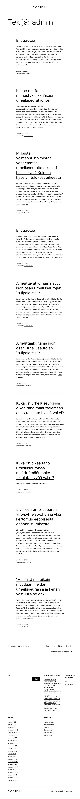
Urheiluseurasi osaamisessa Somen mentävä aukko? (50, 708)
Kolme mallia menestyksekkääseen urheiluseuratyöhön (35, 95)
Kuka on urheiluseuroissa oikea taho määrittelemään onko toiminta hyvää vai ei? (40, 408)
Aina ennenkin (40, 7)
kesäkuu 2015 (12, 735)
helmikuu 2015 (12, 740)
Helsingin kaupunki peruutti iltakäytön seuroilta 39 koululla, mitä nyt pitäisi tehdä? (52, 682)
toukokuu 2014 (13, 762)
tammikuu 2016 (13, 730)
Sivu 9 (68, 646)
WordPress (68, 791)
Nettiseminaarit (49, 724)
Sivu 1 (48, 646)
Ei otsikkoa (25, 40)
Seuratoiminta (28, 445)
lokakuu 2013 (12, 780)
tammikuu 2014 (13, 772)
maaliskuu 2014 (13, 767)
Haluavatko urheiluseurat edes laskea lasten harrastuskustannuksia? (52, 702)
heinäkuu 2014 (12, 756)
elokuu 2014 (12, 754)
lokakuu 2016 (12, 724)
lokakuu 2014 (12, 748)
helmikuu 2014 (12, 769)
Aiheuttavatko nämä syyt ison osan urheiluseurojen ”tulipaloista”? (38, 288)
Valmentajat (27, 73)
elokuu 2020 (12, 722)
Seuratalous (27, 562)
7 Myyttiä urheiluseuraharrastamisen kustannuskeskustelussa (52, 697)
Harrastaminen (28, 136)
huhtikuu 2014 (12, 764)
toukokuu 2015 (13, 738)
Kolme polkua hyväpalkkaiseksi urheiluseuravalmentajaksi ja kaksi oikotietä (52, 690)
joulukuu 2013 (12, 775)
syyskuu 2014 (12, 751)
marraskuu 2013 (13, 777)
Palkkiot (26, 213)
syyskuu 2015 (12, 732)
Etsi (9, 675)
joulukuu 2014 (12, 746)
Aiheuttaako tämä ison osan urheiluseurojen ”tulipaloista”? (35, 348)
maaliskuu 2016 (13, 727)
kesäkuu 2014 (12, 759)
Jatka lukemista (22, 65)
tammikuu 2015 (13, 743)
